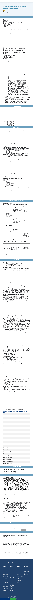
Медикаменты (12, 584)
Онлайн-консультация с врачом (5, 572)
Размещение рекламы (27, 570)
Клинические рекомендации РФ (12, 573)
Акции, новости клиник (5, 579)
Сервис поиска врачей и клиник (5, 574)
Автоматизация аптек (20, 576)
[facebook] (30, 563)
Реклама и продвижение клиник (20, 580)
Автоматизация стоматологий (19, 570)
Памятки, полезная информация (5, 586)
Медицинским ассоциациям (26, 574)
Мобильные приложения (4, 591)
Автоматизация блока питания (20, 578)
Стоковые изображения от (14, 596)
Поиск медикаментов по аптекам (5, 570)
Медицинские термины (12, 588)
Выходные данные (16, 594)
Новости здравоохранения (12, 582)
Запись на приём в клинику (5, 576)
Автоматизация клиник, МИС (19, 568)
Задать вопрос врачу (5, 583)
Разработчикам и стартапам (26, 572)
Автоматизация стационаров (19, 574)
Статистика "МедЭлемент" (7, 562)
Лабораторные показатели (12, 586)
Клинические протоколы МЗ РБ (12, 575)
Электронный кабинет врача (13, 569)
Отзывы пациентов (5, 582)
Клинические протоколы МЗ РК (12, 571)
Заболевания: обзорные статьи (12, 580)
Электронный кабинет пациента (6, 589)
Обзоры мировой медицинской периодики (12, 578)
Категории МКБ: (5, 12)
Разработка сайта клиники (19, 582)
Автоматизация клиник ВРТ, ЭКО (20, 572)
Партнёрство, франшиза (26, 568)
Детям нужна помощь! (20, 562)
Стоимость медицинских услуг (5, 581)
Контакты (13, 562)
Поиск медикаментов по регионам (5, 568)
